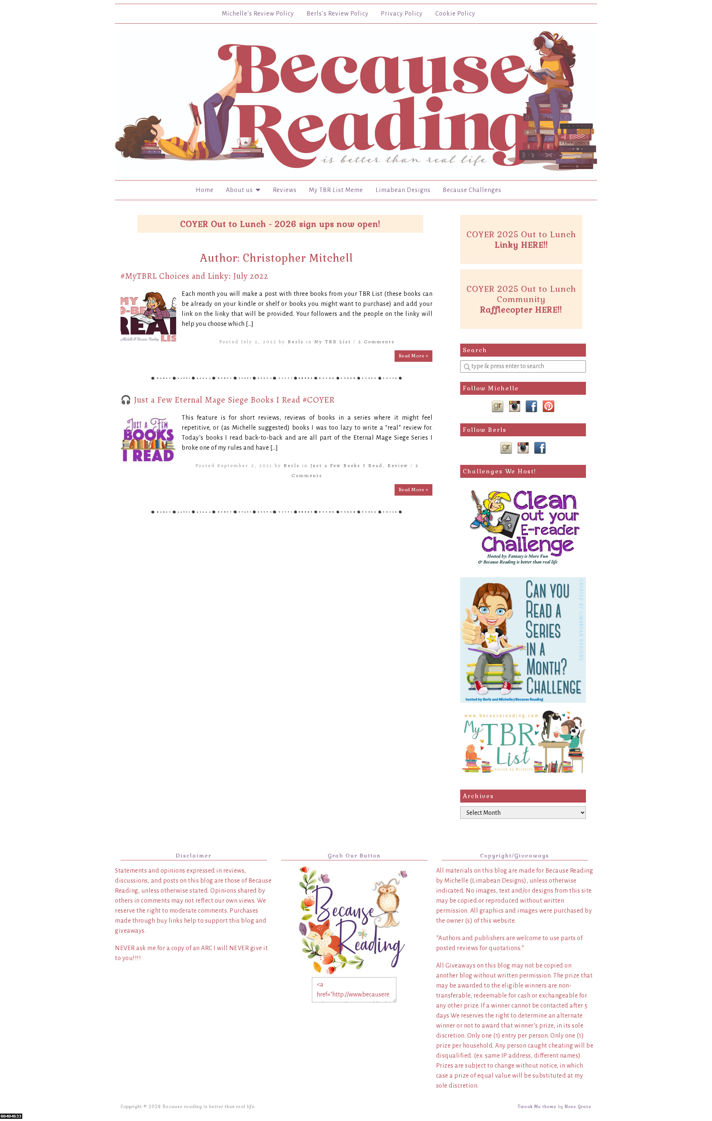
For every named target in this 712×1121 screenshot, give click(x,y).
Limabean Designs (403, 190)
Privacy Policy (402, 13)
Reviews (285, 190)
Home (205, 190)
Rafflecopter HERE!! (521, 309)
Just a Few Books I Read (346, 465)
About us (241, 190)
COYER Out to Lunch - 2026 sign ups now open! (280, 224)
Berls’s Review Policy (338, 13)
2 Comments (376, 341)
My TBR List (332, 341)
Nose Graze (578, 1106)
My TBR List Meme (336, 190)
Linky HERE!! (521, 244)
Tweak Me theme (537, 1106)
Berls (296, 341)
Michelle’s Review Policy (258, 13)
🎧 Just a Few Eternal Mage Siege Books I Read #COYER (228, 400)
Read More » (413, 356)
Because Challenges (472, 190)
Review (398, 465)
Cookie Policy (455, 13)
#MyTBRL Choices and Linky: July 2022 (194, 276)
